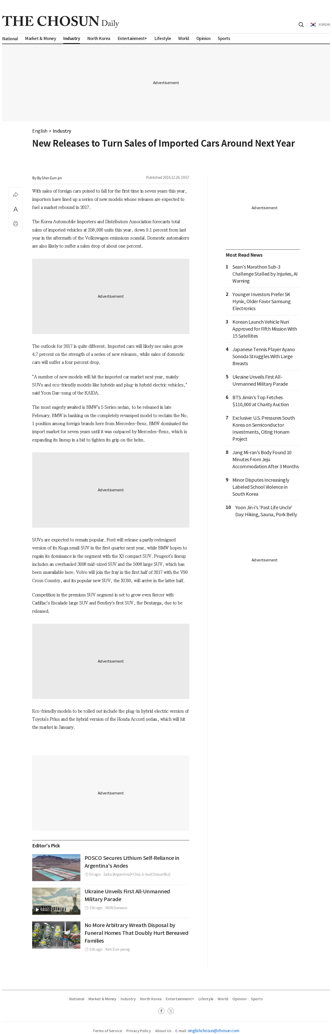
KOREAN (324, 24)
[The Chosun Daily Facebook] (163, 1011)
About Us (163, 1031)
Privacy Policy (138, 1031)
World (223, 999)
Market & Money (102, 999)
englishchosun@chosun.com (213, 1030)
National (76, 999)
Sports (257, 999)
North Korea (151, 999)
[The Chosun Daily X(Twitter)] (171, 1011)
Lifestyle (205, 999)
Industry (62, 131)
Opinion (239, 999)
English (39, 131)
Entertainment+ (180, 999)
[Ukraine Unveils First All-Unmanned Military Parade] (56, 901)
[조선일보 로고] (60, 22)
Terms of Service (107, 1031)
